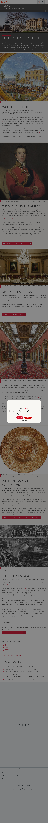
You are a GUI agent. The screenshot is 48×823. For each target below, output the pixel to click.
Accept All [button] (20, 417)
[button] (24, 420)
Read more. (26, 408)
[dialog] (24, 411)
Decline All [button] (28, 417)
